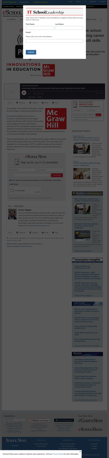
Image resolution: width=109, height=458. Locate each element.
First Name (30, 24)
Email (28, 32)
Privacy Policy (57, 454)
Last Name (59, 24)
